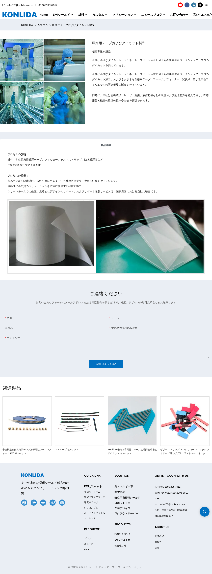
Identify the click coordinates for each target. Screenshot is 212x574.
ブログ (87, 538)
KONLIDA (27, 25)
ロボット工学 (122, 503)
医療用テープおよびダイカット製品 (73, 25)
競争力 (158, 542)
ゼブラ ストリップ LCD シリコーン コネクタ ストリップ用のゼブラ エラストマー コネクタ (184, 451)
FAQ (86, 549)
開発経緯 (159, 536)
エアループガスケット (66, 449)
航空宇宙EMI (127, 497)
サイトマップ (106, 567)
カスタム (42, 25)
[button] (211, 14)
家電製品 (119, 492)
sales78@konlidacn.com (20, 5)
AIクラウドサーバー (126, 513)
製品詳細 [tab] (106, 145)
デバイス (122, 508)
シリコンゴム (91, 507)
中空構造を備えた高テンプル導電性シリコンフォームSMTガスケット (26, 451)
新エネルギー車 (123, 486)
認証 (157, 548)
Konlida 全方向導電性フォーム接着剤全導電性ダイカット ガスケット (132, 451)
